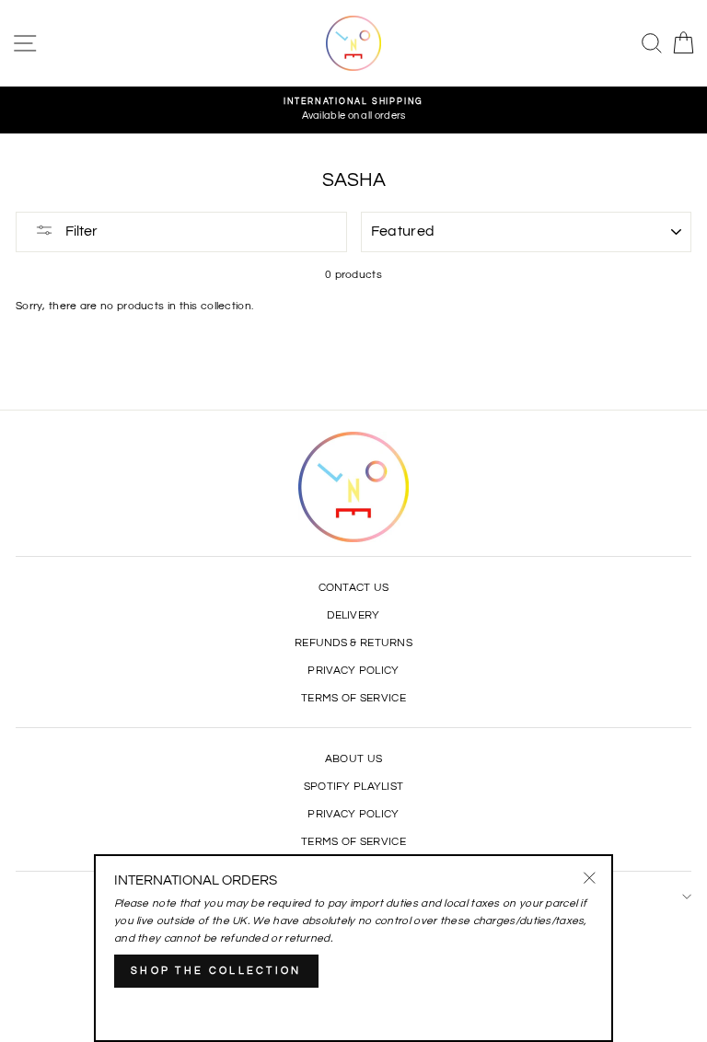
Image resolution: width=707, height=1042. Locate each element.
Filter (80, 231)
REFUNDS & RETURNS (353, 642)
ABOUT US (353, 758)
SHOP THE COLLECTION (216, 971)
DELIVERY (353, 614)
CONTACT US (354, 587)
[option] (353, 110)
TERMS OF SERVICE (353, 697)
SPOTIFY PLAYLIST (354, 786)
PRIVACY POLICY (353, 670)
